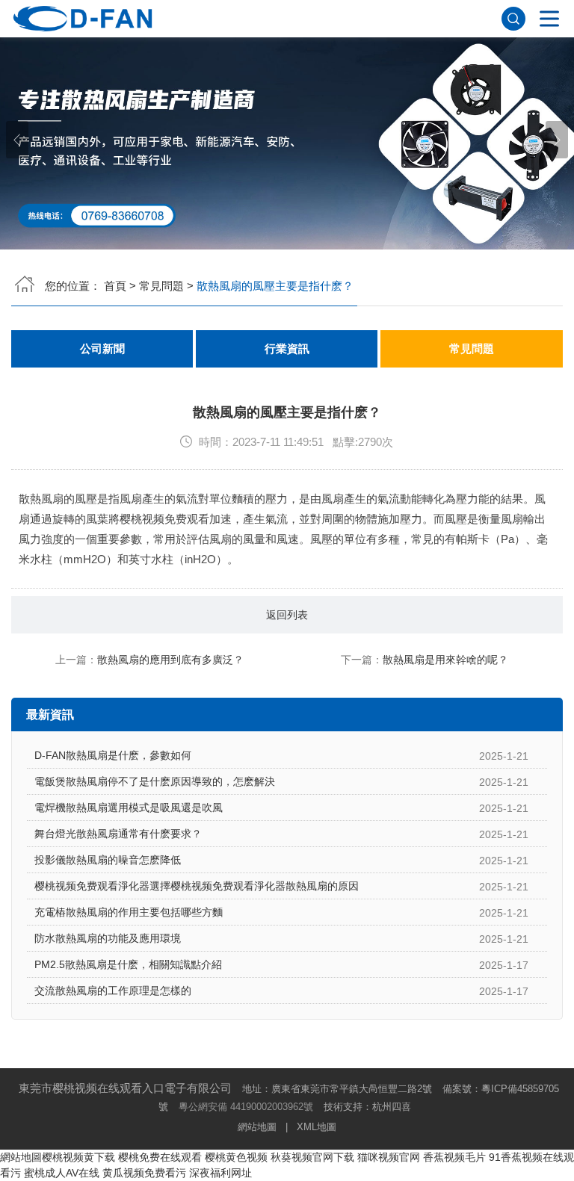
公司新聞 (102, 349)
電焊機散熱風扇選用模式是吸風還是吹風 (128, 807)
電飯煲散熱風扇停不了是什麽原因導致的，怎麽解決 (154, 781)
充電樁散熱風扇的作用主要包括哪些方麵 (128, 912)
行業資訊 (287, 349)
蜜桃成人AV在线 (61, 1173)
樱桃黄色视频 (236, 1157)
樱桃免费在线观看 (160, 1157)
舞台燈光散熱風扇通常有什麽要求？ (118, 834)
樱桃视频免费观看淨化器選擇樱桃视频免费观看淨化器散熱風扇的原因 (196, 886)
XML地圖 (316, 1126)
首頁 (115, 285)
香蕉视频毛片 (454, 1157)
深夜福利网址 (220, 1173)
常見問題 (161, 285)
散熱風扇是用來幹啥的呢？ (445, 660)
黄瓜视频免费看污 (144, 1173)
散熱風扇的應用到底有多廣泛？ (170, 660)
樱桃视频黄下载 (78, 1157)
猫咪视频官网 (388, 1157)
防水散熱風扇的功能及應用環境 (107, 938)
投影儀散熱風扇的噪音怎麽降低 (107, 860)
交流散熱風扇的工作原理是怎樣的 (112, 990)
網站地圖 (257, 1126)
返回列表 (287, 615)
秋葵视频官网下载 (312, 1157)
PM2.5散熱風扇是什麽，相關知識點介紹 (128, 964)
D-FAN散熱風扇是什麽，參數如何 (112, 755)
